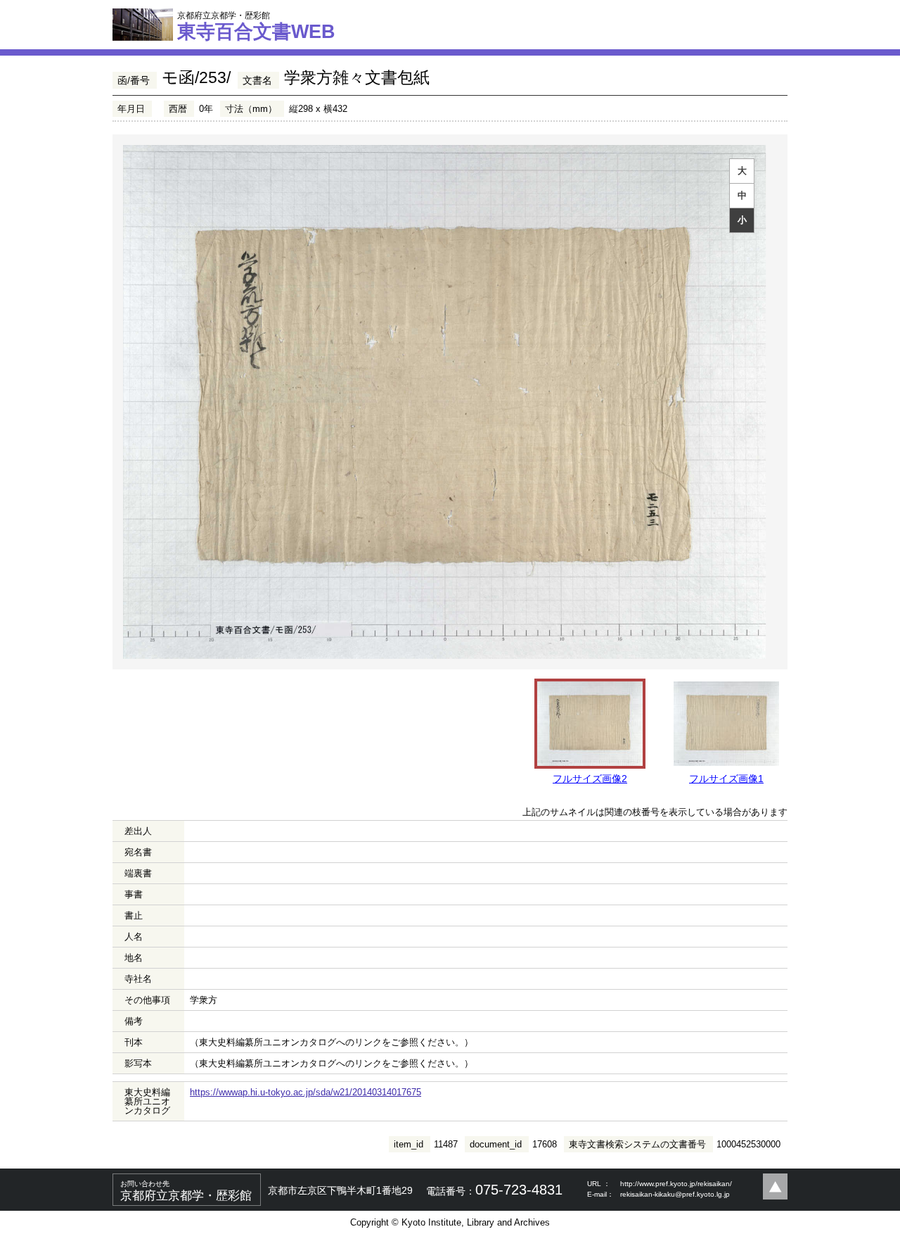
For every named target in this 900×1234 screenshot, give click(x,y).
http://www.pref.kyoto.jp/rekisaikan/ (676, 1184)
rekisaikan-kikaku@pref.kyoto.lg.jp (675, 1194)
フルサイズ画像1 (726, 778)
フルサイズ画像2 (590, 778)
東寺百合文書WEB (256, 26)
